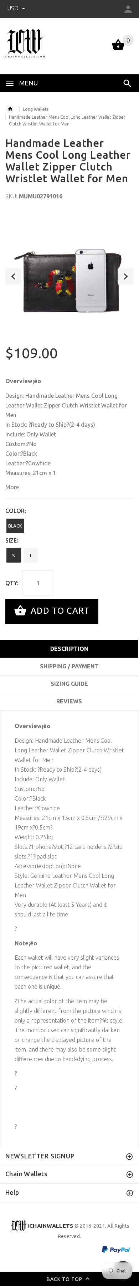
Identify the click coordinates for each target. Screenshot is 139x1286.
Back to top (65, 1279)
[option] (69, 276)
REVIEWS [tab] (69, 701)
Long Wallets (35, 109)
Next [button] (126, 276)
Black (15, 525)
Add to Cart (59, 610)
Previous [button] (13, 276)
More (12, 487)
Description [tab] (69, 649)
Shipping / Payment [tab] (69, 666)
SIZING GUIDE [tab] (69, 684)
